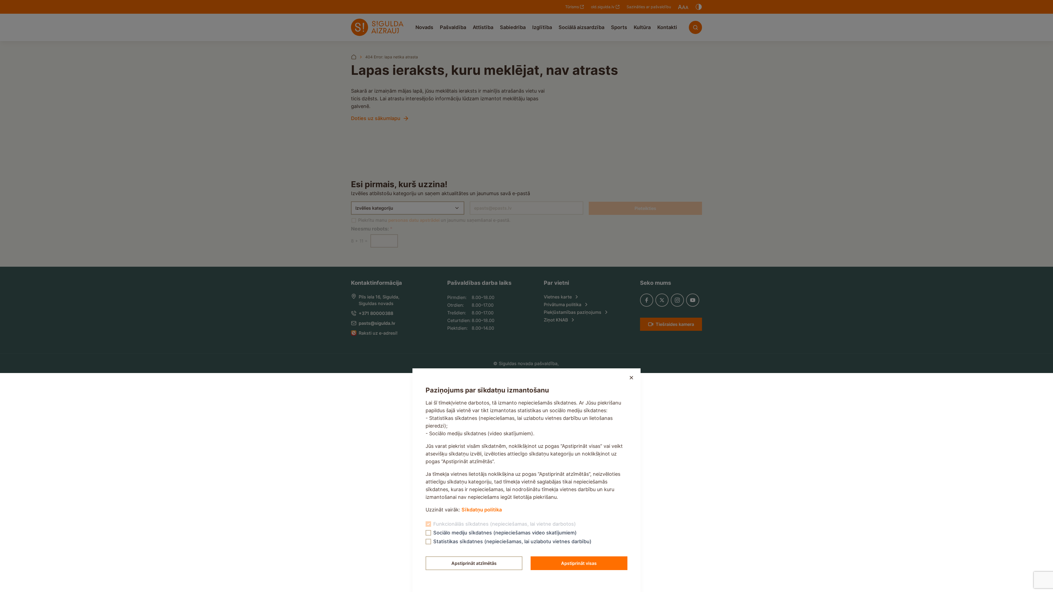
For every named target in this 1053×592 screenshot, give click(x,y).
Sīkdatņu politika (482, 510)
